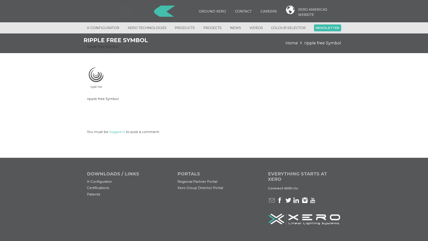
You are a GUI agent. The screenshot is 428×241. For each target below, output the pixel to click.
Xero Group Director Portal (200, 188)
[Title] (144, 11)
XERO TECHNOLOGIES (147, 28)
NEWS (235, 28)
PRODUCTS (185, 28)
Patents (93, 194)
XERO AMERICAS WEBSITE (312, 12)
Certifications (98, 188)
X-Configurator (99, 181)
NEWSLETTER (328, 28)
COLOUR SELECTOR (288, 28)
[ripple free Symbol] (95, 87)
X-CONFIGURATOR (103, 28)
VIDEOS (256, 28)
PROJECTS (212, 28)
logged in (117, 132)
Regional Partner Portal (197, 181)
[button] (229, 11)
